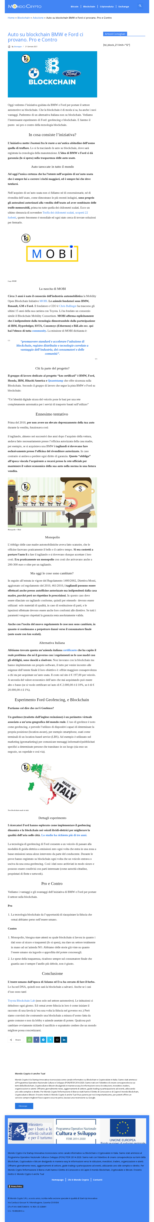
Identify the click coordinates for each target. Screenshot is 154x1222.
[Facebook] (36, 1040)
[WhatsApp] (29, 1040)
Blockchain (23, 17)
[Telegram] (43, 1040)
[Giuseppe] (10, 46)
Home (11, 17)
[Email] (57, 1040)
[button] (140, 6)
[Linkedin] (64, 1040)
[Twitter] (50, 1040)
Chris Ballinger (68, 306)
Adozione (38, 17)
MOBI (43, 301)
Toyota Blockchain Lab (21, 1000)
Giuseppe (18, 46)
